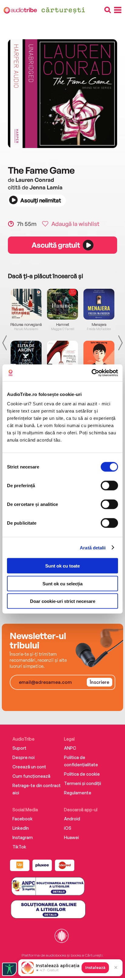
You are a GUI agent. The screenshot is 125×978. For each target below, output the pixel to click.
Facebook (22, 818)
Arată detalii (93, 547)
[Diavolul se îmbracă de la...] (62, 356)
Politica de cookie (82, 774)
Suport (19, 748)
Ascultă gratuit (55, 244)
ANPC (70, 748)
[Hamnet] (62, 304)
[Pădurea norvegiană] (26, 304)
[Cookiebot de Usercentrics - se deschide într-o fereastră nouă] (91, 373)
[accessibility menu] (9, 969)
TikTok (19, 846)
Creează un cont (29, 766)
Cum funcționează (31, 776)
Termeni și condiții (82, 783)
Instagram (22, 837)
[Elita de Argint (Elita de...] (26, 356)
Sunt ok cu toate (62, 565)
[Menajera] (99, 304)
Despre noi (23, 757)
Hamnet (62, 325)
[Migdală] (99, 356)
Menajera (99, 325)
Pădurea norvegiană (26, 325)
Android (72, 818)
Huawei (71, 837)
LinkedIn (20, 828)
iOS (67, 828)
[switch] (109, 486)
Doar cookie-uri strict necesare (62, 601)
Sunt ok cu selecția (62, 583)
